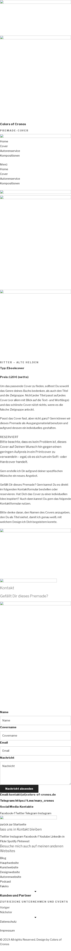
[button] (35, 164)
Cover (4, 146)
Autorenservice (10, 151)
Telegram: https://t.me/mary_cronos (27, 800)
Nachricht (7, 757)
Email (4, 742)
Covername (8, 727)
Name (4, 712)
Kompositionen (10, 155)
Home (4, 141)
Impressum (7, 930)
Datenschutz (8, 921)
